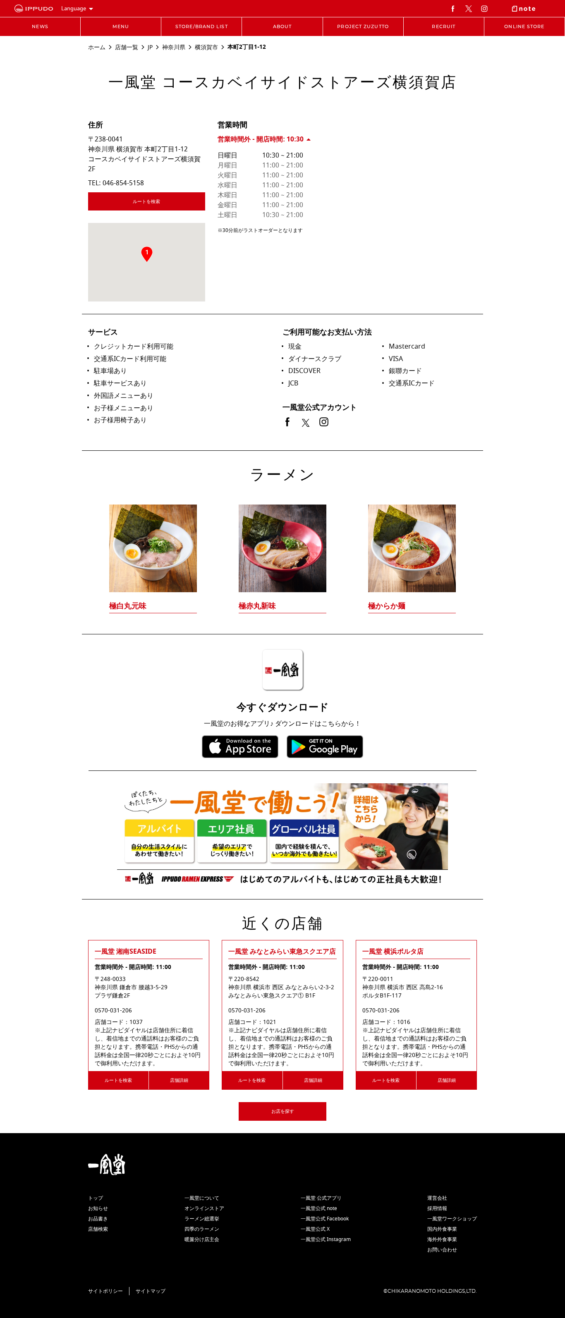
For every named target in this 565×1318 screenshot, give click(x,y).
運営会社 (437, 1198)
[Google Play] (325, 746)
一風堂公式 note (319, 1208)
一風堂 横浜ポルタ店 (393, 952)
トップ (95, 1198)
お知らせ (98, 1208)
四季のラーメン (201, 1229)
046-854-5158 (123, 183)
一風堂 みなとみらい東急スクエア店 (282, 952)
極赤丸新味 (257, 605)
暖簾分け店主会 (201, 1239)
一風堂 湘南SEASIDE (125, 952)
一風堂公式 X (315, 1229)
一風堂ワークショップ (452, 1218)
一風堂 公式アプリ (321, 1198)
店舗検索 (98, 1229)
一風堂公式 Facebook (325, 1218)
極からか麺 (386, 605)
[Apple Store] (240, 746)
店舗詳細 (179, 1080)
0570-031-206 (113, 1011)
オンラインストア (204, 1208)
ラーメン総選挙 (201, 1218)
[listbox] (282, 542)
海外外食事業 (442, 1239)
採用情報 (437, 1208)
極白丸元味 (127, 605)
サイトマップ (150, 1291)
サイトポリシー (105, 1291)
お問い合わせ (442, 1249)
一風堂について (201, 1198)
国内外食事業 (442, 1229)
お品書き (98, 1218)
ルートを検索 (146, 201)
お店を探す (282, 1111)
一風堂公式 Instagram (326, 1239)
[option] (282, 542)
